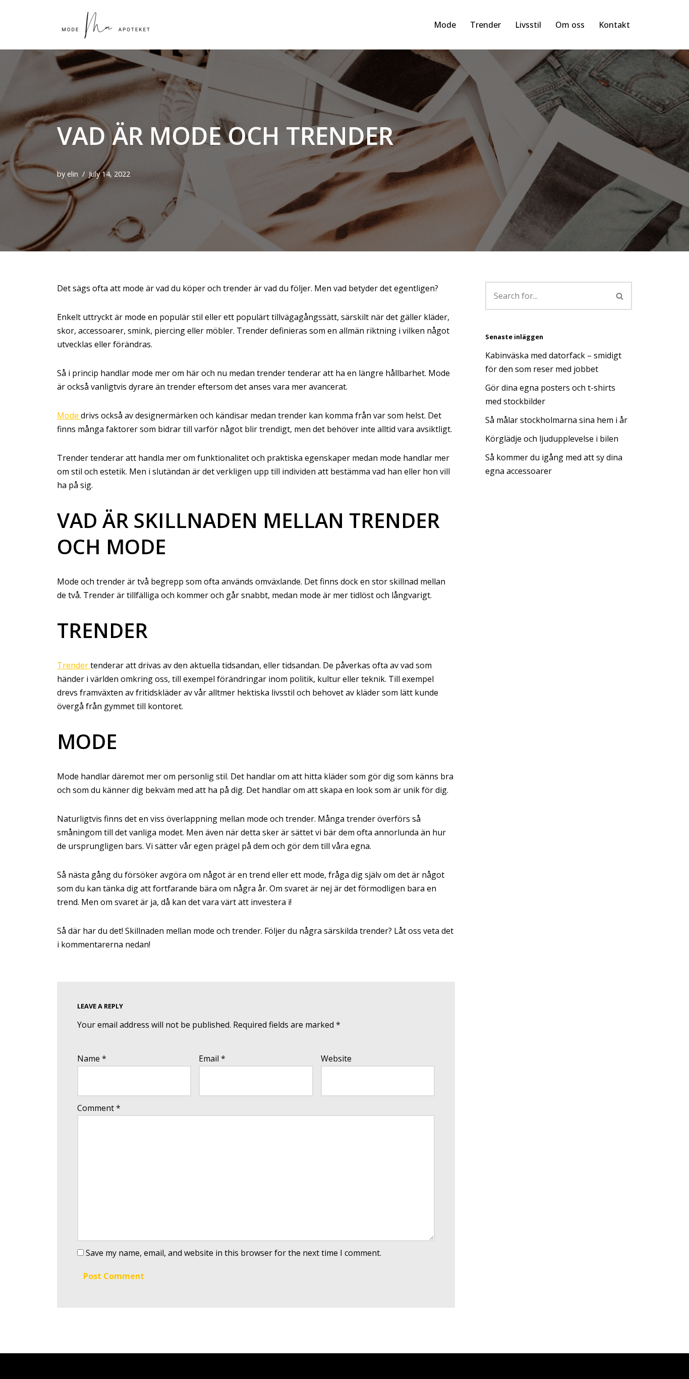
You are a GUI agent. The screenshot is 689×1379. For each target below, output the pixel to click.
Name (91, 1058)
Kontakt (614, 24)
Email (212, 1058)
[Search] (620, 296)
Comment (99, 1107)
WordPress (153, 1365)
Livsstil (528, 24)
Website (336, 1058)
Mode (445, 24)
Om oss (570, 24)
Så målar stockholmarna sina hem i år (557, 420)
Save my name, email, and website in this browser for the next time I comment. (233, 1252)
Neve (67, 1365)
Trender (485, 24)
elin (72, 174)
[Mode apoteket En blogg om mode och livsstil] (110, 24)
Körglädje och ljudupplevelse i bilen (551, 438)
